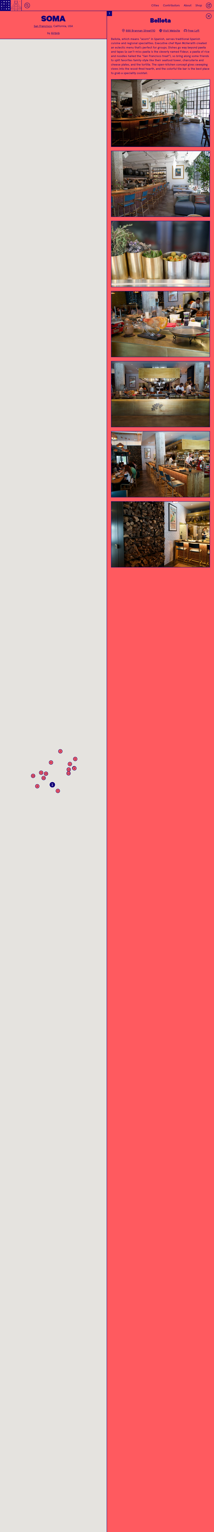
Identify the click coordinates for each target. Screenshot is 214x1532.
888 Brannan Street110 (140, 30)
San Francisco (43, 26)
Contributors (171, 5)
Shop (198, 5)
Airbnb (55, 33)
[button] (52, 784)
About (187, 5)
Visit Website (171, 30)
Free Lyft (193, 30)
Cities (155, 5)
